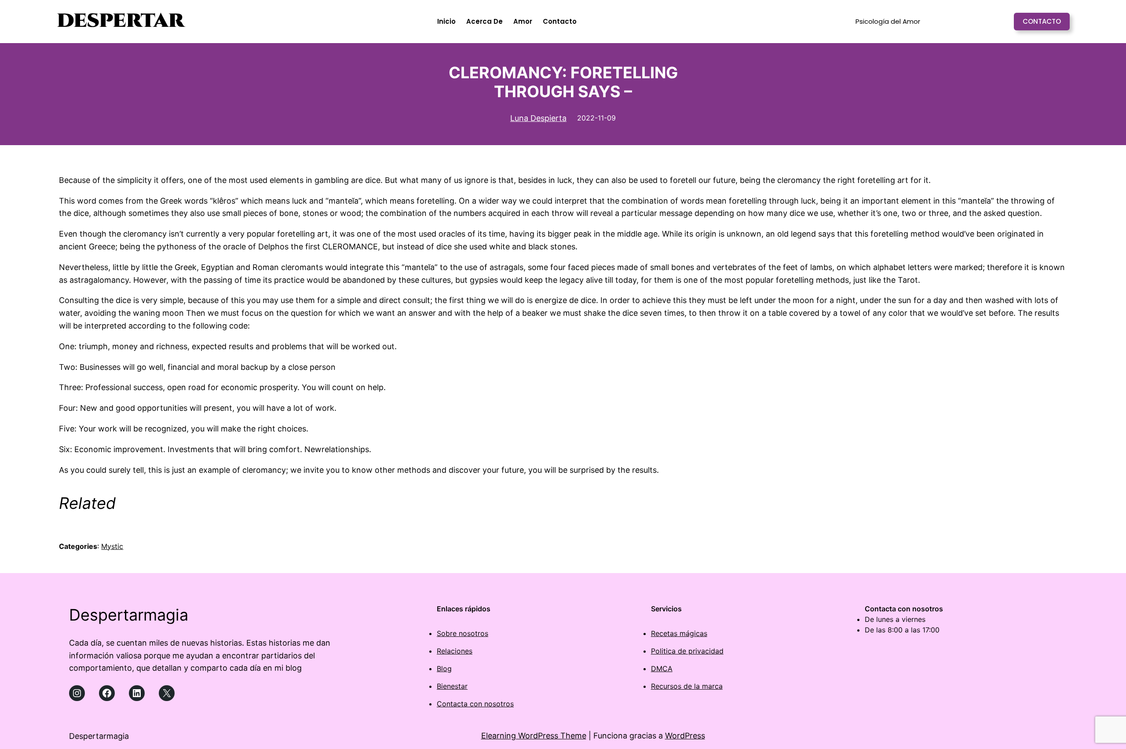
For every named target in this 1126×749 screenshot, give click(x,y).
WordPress (685, 735)
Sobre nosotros (462, 633)
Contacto (1042, 21)
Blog (444, 668)
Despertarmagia (128, 615)
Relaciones (454, 651)
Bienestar (452, 686)
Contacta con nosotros (475, 703)
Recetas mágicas (679, 633)
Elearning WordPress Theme (533, 735)
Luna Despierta (538, 118)
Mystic (112, 546)
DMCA (662, 668)
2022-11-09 (596, 117)
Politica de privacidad (687, 651)
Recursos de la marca (687, 686)
